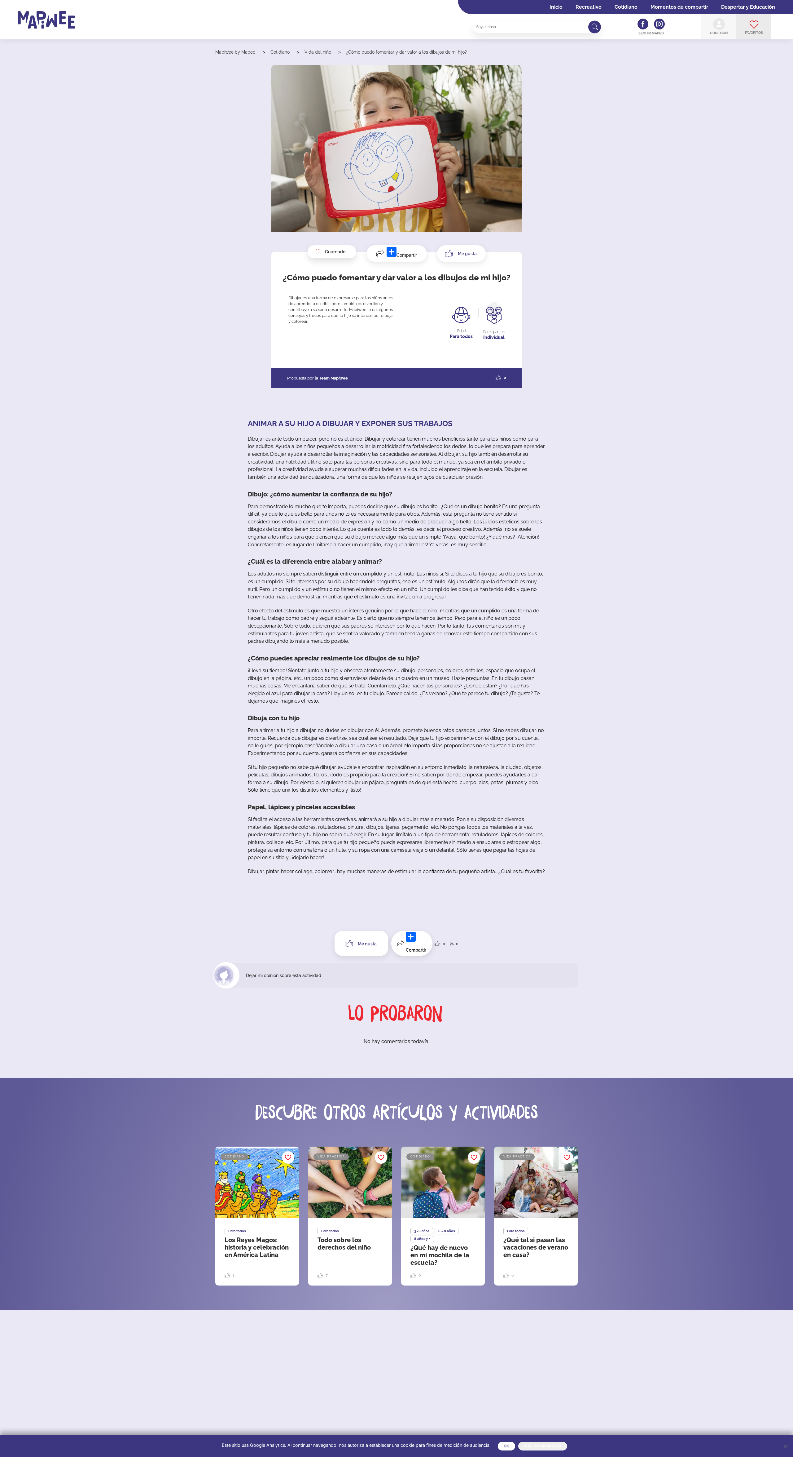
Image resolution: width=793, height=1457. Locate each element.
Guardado (335, 251)
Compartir (406, 255)
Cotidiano (626, 7)
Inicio (556, 7)
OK (506, 1446)
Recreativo (589, 7)
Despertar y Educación (748, 7)
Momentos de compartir (679, 7)
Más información (542, 1446)
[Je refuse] (785, 1446)
